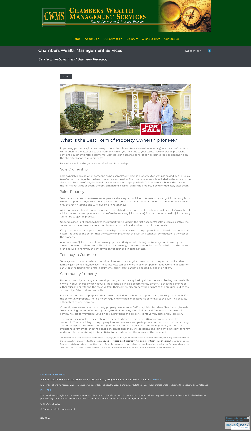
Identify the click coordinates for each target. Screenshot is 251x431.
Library (130, 38)
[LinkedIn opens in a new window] (209, 51)
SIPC (159, 379)
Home (76, 38)
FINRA (153, 379)
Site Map (45, 418)
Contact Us (171, 38)
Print (66, 76)
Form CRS (45, 390)
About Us (91, 38)
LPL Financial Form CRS (53, 374)
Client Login (150, 38)
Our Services (111, 38)
